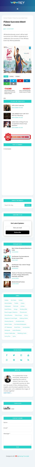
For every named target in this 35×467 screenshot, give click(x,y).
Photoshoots (23, 312)
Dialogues (7, 330)
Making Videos (24, 318)
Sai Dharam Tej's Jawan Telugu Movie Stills (21, 265)
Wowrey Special (9, 321)
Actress (23, 306)
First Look (15, 306)
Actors (26, 315)
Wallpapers (8, 306)
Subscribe (17, 232)
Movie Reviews (8, 315)
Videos (22, 303)
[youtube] (28, 355)
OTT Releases (8, 327)
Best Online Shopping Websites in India (21, 249)
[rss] (28, 360)
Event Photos (8, 309)
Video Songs (18, 315)
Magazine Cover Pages (11, 318)
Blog (21, 463)
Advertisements (20, 321)
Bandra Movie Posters (18, 282)
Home (5, 18)
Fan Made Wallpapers (20, 324)
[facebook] (7, 355)
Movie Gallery (8, 303)
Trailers (16, 303)
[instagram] (21, 355)
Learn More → (8, 393)
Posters (10, 18)
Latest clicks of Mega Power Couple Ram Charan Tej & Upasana (20, 123)
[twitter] (14, 355)
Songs (15, 309)
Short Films (17, 327)
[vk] (21, 360)
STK (6, 29)
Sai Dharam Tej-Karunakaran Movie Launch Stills (20, 257)
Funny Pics (7, 336)
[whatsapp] (7, 360)
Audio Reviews (16, 330)
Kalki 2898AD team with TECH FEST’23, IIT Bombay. (20, 114)
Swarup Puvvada (24, 456)
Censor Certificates (10, 333)
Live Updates (26, 327)
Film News (13, 300)
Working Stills (23, 309)
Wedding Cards (22, 333)
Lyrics (14, 336)
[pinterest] (14, 360)
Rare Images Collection (11, 312)
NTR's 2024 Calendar (18, 105)
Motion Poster (8, 324)
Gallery (11, 76)
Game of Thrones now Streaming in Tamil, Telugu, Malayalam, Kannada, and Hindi (21, 274)
